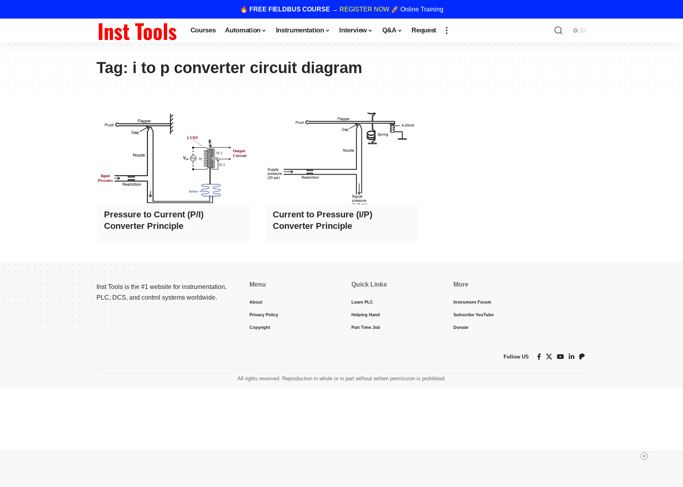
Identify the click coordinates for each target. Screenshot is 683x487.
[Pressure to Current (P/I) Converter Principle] (172, 158)
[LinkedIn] (571, 356)
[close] (644, 456)
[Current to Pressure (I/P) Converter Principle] (341, 158)
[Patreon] (582, 356)
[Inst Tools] (137, 30)
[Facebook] (539, 356)
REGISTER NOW (364, 9)
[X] (549, 356)
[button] (446, 30)
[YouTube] (560, 356)
